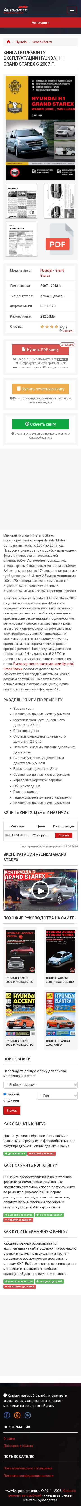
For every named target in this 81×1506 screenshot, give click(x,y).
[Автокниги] (15, 10)
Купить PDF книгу (47, 348)
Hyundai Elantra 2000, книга (58, 1043)
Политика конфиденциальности (28, 1476)
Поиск (12, 1111)
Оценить (67, 331)
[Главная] (8, 42)
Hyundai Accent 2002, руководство (19, 1043)
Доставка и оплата (18, 1446)
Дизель (14, 1100)
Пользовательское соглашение (27, 1468)
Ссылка (64, 835)
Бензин (13, 1094)
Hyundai (21, 42)
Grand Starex (42, 42)
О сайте (9, 1439)
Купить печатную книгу (43, 388)
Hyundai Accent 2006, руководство (19, 980)
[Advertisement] (40, 489)
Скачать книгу (42, 424)
